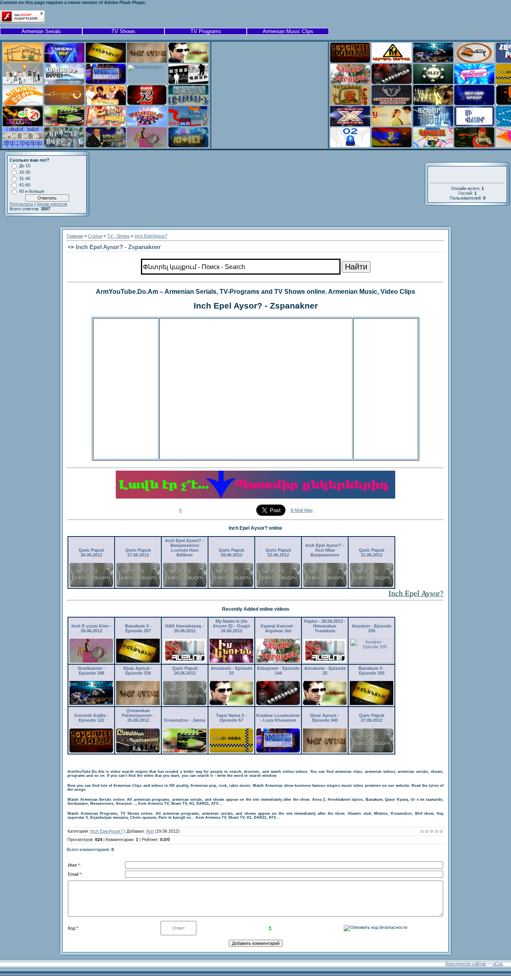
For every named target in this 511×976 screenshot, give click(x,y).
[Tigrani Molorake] (23, 61)
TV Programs (205, 31)
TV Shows (123, 31)
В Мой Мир (302, 510)
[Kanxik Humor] (474, 61)
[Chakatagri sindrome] (64, 82)
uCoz (498, 963)
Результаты (21, 204)
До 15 (24, 165)
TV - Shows (118, 236)
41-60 (24, 184)
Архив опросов (52, 204)
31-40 (24, 178)
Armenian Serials (41, 31)
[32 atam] (147, 103)
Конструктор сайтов (466, 963)
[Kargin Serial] (392, 61)
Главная (75, 236)
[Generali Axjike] (350, 61)
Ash (150, 831)
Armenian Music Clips (288, 31)
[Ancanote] (188, 61)
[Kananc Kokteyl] (433, 145)
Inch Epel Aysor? (151, 236)
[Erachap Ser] (64, 61)
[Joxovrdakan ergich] (64, 103)
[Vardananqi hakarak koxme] (106, 103)
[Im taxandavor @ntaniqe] (474, 82)
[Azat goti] (188, 82)
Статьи (95, 236)
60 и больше (31, 191)
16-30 (24, 172)
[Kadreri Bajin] (23, 103)
